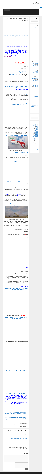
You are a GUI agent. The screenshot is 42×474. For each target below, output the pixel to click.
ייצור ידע (36, 2)
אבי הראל (34, 96)
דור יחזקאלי (36, 131)
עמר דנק (35, 105)
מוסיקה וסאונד (36, 135)
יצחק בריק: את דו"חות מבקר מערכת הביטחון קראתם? (22, 425)
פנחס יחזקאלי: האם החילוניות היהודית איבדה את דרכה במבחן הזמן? (35, 66)
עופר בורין (33, 104)
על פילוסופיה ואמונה (36, 13)
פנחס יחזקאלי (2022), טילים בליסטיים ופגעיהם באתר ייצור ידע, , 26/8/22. (16, 412)
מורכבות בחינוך (8, 11)
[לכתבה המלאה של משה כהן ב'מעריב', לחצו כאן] (16, 370)
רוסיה (33, 109)
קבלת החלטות (37, 109)
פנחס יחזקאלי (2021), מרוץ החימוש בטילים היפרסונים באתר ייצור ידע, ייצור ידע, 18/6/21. (15, 416)
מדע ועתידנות (36, 134)
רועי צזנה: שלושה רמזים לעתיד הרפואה (23, 426)
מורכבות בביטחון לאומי (25, 423)
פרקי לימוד (22, 13)
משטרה (33, 102)
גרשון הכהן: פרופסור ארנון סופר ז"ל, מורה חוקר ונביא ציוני (35, 61)
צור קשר (19, 13)
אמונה (37, 128)
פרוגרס (34, 108)
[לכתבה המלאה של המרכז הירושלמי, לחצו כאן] (16, 124)
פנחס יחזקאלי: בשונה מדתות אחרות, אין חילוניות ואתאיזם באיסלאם (35, 75)
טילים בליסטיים (19, 68)
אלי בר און (36, 97)
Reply (26, 440)
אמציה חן (33, 98)
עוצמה (37, 105)
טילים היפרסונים (21, 72)
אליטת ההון (33, 97)
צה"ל (32, 108)
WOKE (37, 96)
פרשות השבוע (31, 13)
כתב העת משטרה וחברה (19, 11)
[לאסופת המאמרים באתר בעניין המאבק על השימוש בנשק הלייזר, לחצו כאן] (16, 318)
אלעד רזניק (36, 98)
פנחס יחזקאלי (36, 49)
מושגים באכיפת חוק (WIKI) (32, 11)
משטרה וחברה (36, 44)
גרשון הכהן (37, 11)
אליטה (34, 97)
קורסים (25, 13)
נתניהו (35, 104)
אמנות (37, 129)
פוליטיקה (37, 48)
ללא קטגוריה (36, 133)
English (36, 124)
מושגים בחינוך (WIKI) (13, 11)
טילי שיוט (25, 70)
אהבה (37, 126)
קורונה (37, 51)
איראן (32, 96)
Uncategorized (35, 28)
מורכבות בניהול (36, 43)
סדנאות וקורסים (36, 46)
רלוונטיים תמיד (21, 423)
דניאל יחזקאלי (36, 132)
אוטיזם (37, 30)
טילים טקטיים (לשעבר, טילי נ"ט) (22, 71)
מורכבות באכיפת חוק (26, 11)
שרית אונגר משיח (36, 53)
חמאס (33, 100)
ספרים (28, 13)
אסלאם (32, 98)
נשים (37, 45)
